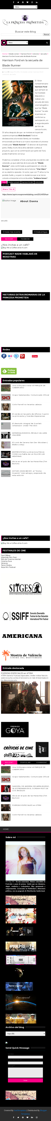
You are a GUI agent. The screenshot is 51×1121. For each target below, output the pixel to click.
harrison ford (26, 54)
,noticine (5, 74)
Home (4, 54)
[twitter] (18, 2)
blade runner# (14, 182)
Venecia (4, 563)
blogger (9, 239)
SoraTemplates (20, 1110)
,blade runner (27, 72)
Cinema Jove (6, 561)
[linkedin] (37, 2)
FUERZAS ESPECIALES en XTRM (17, 673)
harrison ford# (27, 182)
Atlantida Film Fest (9, 557)
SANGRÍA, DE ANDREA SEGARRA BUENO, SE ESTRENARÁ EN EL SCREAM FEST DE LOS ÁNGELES (31, 788)
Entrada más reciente (12, 232)
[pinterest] (23, 2)
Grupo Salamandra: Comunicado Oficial (30, 395)
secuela (44, 54)
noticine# (39, 182)
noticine (35, 54)
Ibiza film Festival (8, 567)
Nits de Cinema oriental (11, 559)
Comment (41, 762)
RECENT (9, 762)
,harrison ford (38, 72)
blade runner (14, 54)
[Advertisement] (25, 507)
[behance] (32, 1117)
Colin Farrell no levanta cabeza (27, 404)
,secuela (12, 74)
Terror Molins (6, 565)
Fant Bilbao (5, 555)
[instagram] (32, 2)
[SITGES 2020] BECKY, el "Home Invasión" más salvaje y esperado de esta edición (29, 473)
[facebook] (13, 2)
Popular (25, 762)
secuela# (5, 185)
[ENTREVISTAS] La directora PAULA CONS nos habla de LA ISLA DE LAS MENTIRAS (28, 454)
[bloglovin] (27, 2)
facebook (25, 239)
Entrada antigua (40, 232)
